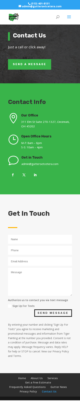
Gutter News (58, 387)
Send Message (53, 312)
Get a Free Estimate (38, 382)
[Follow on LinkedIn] (35, 175)
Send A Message (29, 64)
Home (22, 378)
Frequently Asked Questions (27, 387)
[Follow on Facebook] (13, 175)
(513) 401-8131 (40, 3)
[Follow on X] (24, 175)
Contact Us (49, 391)
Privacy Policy (28, 391)
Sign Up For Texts (23, 305)
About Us (37, 378)
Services (52, 378)
